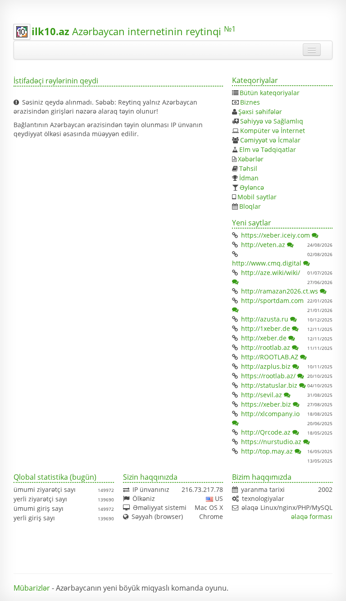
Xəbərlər (251, 159)
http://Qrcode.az (266, 432)
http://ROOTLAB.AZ (269, 357)
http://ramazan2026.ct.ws (279, 291)
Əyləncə (252, 187)
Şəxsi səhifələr (260, 111)
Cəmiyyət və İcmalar (270, 140)
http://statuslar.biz (269, 385)
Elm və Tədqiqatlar (267, 149)
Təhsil (248, 168)
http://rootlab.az (265, 347)
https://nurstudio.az (271, 441)
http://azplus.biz (266, 366)
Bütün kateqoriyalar (270, 92)
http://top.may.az (267, 451)
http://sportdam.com (272, 300)
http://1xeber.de (265, 328)
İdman (249, 178)
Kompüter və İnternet (272, 130)
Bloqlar (250, 206)
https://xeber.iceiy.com (275, 235)
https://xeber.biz (266, 404)
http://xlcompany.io (270, 413)
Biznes (250, 102)
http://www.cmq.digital (266, 263)
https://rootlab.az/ (268, 376)
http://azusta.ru (264, 319)
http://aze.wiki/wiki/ (270, 272)
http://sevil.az (261, 394)
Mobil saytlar (257, 197)
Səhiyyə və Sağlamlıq (271, 121)
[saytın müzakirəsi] (315, 235)
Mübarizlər (32, 588)
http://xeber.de (264, 338)
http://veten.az (263, 244)
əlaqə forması (311, 516)
